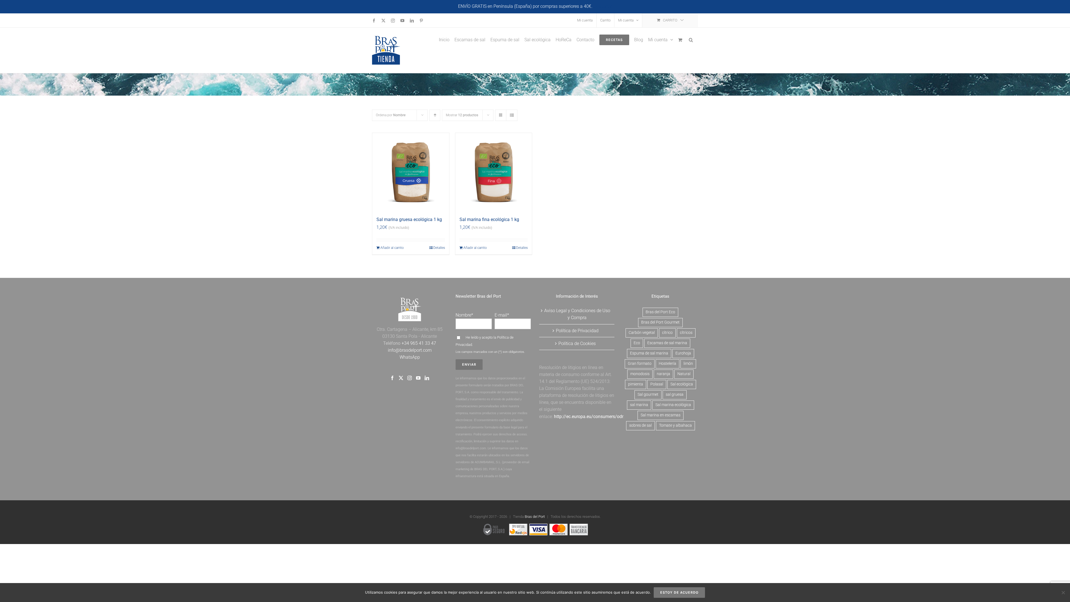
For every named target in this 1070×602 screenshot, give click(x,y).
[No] (1063, 592)
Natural (683, 374)
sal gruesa (675, 394)
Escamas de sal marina (667, 343)
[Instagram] (409, 378)
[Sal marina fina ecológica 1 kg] (493, 171)
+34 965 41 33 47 (418, 343)
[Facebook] (392, 378)
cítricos (686, 332)
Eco (637, 343)
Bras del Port (535, 516)
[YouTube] (418, 378)
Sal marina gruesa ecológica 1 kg (409, 219)
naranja (663, 374)
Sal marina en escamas (660, 415)
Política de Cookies (577, 343)
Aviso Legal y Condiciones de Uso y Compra (577, 314)
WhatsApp (410, 357)
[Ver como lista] (511, 115)
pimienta (635, 384)
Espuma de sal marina (649, 353)
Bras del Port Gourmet (660, 322)
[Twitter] (401, 378)
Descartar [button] (603, 6)
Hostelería (667, 363)
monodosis (640, 374)
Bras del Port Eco (660, 312)
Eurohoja (683, 353)
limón (688, 363)
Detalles (439, 248)
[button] (691, 39)
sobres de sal (640, 425)
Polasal (656, 384)
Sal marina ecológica (673, 404)
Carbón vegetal (642, 332)
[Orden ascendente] (434, 115)
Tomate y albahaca (675, 425)
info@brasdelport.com (410, 350)
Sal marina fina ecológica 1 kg (489, 219)
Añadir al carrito (392, 248)
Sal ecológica (681, 384)
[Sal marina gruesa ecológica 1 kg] (410, 171)
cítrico (667, 332)
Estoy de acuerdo (679, 592)
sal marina (639, 404)
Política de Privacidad (577, 330)
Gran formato (639, 363)
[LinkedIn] (427, 378)
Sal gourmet (648, 394)
